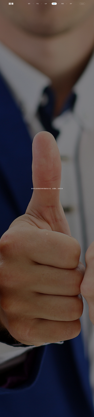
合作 (46, 3)
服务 (54, 3)
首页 (29, 3)
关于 (71, 3)
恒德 (11, 4)
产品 (37, 3)
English (82, 3)
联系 (62, 3)
